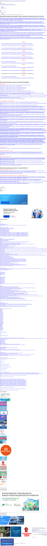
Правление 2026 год (2, 272)
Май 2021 (1, 310)
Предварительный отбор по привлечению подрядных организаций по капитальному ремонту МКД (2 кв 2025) (13, 382)
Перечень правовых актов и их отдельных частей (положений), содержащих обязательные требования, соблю (13, 388)
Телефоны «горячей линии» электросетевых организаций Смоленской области (9, 290)
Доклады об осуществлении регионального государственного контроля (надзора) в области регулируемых (12, 344)
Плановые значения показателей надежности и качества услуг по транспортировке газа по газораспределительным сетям (14, 241)
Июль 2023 (1, 314)
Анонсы (2, 8)
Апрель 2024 (1, 317)
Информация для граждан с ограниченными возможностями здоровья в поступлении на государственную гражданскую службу (15, 355)
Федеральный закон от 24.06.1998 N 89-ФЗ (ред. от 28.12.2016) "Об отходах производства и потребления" (13, 88)
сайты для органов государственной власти (40, 531)
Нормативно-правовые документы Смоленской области (6, 228)
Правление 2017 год (2, 281)
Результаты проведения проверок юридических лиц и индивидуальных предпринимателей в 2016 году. (16, 52)
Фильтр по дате (2, 187)
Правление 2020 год (2, 279)
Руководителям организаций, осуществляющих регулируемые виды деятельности (9, 286)
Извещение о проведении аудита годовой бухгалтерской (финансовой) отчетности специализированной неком (13, 260)
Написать (6, 216)
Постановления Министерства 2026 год (4, 229)
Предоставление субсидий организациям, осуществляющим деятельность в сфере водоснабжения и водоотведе (13, 259)
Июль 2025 (1, 327)
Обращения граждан (2, 331)
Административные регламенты (4, 357)
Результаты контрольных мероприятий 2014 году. (8, 61)
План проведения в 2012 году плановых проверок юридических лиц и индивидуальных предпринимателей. (17, 70)
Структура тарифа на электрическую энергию (5, 289)
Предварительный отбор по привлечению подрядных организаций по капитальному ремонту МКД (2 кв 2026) (13, 385)
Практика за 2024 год (2, 340)
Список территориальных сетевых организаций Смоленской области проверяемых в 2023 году (11, 297)
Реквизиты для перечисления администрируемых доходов (7, 376)
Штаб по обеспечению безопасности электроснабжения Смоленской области (9, 254)
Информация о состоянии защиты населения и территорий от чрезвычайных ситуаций (10, 243)
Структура (1, 221)
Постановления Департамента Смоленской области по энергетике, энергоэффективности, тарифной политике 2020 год (14, 233)
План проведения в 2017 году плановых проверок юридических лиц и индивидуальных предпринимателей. (17, 49)
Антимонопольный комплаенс (3, 368)
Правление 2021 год (2, 278)
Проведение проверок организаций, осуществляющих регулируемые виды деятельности (10, 244)
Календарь (2, 7)
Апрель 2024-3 (1, 318)
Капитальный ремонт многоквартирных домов (5, 256)
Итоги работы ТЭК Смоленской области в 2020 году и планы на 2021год (8, 295)
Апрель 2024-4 (1, 319)
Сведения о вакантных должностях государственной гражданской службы (9, 353)
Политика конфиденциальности (36, 529)
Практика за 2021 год (2, 342)
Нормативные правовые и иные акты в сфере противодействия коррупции (9, 347)
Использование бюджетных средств (4, 245)
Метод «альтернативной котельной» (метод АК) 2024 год (6, 257)
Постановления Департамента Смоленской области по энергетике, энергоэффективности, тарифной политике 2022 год (14, 232)
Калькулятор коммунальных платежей (4, 365)
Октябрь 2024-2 (2, 322)
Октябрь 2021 (1, 313)
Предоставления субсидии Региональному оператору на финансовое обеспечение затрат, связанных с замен (12, 264)
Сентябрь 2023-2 (2, 315)
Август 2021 (1, 312)
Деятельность (1, 238)
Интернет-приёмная (2, 3)
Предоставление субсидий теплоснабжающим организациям (7, 258)
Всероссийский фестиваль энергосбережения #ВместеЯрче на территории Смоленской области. (11, 288)
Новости (2, 6)
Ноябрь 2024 (1, 323)
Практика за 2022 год (2, 341)
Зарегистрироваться (2, 545)
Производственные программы (3, 246)
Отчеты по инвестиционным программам (5, 253)
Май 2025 (1, 326)
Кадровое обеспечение (2, 352)
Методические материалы (3, 348)
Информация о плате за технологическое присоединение (6, 239)
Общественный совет (2, 302)
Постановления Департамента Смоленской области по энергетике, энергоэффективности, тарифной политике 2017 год (14, 235)
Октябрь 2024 (1, 321)
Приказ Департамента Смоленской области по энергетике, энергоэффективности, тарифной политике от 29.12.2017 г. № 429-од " (22, 22)
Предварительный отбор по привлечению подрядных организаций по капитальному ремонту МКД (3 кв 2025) (13, 383)
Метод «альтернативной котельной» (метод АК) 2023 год (6, 247)
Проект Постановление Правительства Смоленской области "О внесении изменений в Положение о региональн (13, 375)
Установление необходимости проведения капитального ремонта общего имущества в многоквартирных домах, (13, 261)
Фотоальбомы (1, 361)
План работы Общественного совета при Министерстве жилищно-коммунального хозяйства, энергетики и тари (13, 306)
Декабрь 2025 (1, 328)
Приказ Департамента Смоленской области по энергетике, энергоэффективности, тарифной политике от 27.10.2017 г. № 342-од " (23, 26)
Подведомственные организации (4, 224)
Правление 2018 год (2, 280)
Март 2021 (1, 309)
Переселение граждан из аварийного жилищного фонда (6, 387)
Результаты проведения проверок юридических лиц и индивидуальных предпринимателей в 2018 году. (16, 43)
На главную (33, 537)
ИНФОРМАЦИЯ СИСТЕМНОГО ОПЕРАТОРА (5, 308)
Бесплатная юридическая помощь (4, 240)
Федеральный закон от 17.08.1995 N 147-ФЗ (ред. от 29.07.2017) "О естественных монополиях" (11, 89)
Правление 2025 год (2, 273)
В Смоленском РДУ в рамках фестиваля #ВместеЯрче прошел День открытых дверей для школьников (12, 293)
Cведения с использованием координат (4, 262)
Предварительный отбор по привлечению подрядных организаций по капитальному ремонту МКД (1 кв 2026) (13, 384)
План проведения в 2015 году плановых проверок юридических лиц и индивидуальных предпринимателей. (17, 58)
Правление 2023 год (2, 274)
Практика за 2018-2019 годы (3, 343)
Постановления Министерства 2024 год (4, 230)
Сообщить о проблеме (5, 202)
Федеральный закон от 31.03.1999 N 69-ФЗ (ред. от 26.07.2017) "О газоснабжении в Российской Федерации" (13, 87)
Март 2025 (1, 325)
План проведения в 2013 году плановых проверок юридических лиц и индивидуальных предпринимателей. (17, 67)
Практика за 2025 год (2, 339)
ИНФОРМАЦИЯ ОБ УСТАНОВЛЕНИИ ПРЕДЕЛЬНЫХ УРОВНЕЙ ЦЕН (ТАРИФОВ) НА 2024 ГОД (12, 298)
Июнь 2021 (1, 311)
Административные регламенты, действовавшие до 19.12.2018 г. (7, 358)
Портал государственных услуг (3, 332)
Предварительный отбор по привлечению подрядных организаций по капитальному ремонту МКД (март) (12, 380)
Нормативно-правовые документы (4, 227)
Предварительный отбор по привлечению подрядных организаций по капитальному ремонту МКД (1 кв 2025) (13, 379)
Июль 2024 (1, 320)
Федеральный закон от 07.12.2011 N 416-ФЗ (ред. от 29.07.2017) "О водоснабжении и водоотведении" (12, 98)
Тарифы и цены (2, 362)
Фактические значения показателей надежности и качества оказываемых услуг (9, 287)
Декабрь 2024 (1, 324)
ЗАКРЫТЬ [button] (7, 543)
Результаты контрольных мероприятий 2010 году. (8, 76)
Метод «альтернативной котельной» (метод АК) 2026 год (6, 265)
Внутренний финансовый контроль (4, 335)
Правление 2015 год (2, 282)
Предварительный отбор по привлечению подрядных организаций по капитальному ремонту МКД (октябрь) (13, 381)
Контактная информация (3, 305)
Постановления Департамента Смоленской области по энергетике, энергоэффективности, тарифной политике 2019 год (14, 234)
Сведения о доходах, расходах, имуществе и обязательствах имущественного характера (10, 349)
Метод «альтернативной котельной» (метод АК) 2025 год (6, 263)
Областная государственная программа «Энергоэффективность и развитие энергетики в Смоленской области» (13, 242)
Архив (1, 374)
